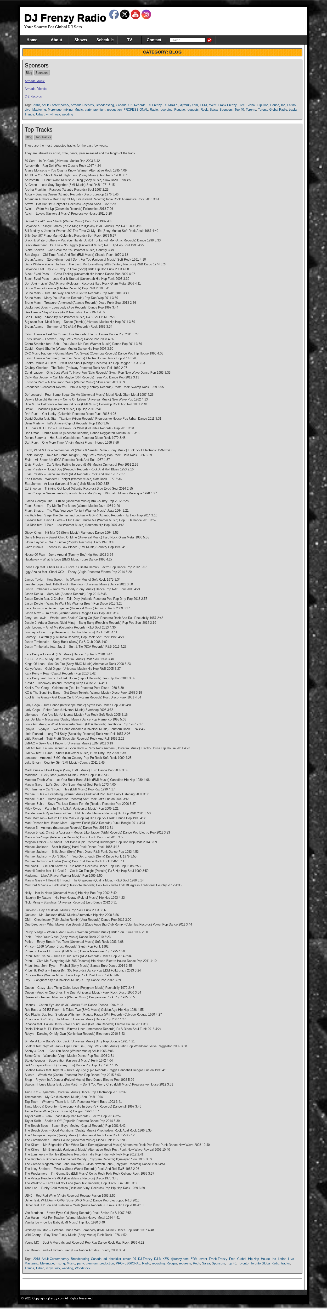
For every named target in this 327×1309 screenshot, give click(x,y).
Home (32, 40)
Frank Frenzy (227, 105)
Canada (121, 105)
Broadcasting (105, 105)
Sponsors (37, 65)
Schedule (105, 40)
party (88, 109)
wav (57, 114)
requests (193, 109)
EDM (203, 105)
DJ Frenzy (154, 105)
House (274, 105)
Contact (154, 40)
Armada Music (35, 81)
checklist (115, 1259)
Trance (29, 114)
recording (166, 109)
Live (27, 109)
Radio (154, 109)
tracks (293, 109)
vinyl (49, 114)
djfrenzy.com (189, 105)
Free (241, 105)
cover (126, 1259)
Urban (40, 114)
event (212, 105)
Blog (29, 72)
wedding (67, 114)
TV (129, 40)
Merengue (55, 109)
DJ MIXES (171, 105)
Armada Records (82, 105)
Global (251, 105)
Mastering (39, 109)
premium (99, 109)
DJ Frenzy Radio (65, 17)
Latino (291, 105)
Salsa (214, 109)
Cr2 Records (33, 96)
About (56, 40)
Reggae (179, 109)
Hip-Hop (262, 105)
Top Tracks (38, 129)
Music (78, 109)
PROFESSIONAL (136, 109)
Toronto (251, 109)
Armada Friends (36, 89)
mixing (68, 109)
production (114, 109)
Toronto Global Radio (272, 109)
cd (105, 1259)
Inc (283, 105)
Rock (204, 109)
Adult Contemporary (55, 105)
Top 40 (239, 109)
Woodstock (82, 1268)
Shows (80, 40)
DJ (134, 1259)
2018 (36, 105)
